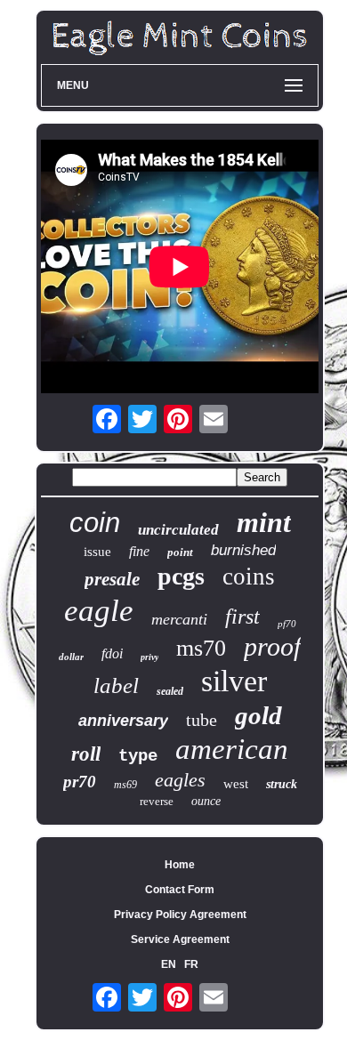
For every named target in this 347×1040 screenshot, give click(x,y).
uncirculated (178, 529)
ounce (206, 801)
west (235, 784)
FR (191, 964)
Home (180, 865)
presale (112, 579)
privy (149, 657)
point (180, 552)
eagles (180, 780)
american (231, 749)
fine (139, 551)
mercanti (179, 619)
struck (281, 784)
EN (168, 964)
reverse (157, 801)
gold (258, 715)
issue (97, 551)
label (116, 685)
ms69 (125, 784)
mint (264, 522)
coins (248, 576)
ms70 (201, 648)
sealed (170, 691)
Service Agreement (180, 939)
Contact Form (179, 889)
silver (234, 681)
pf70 (287, 623)
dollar (71, 656)
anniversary (123, 721)
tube (201, 720)
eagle (98, 610)
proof (272, 646)
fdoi (112, 653)
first (242, 616)
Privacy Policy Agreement (180, 914)
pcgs (181, 576)
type (137, 756)
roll (86, 754)
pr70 (79, 781)
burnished (243, 550)
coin (94, 522)
